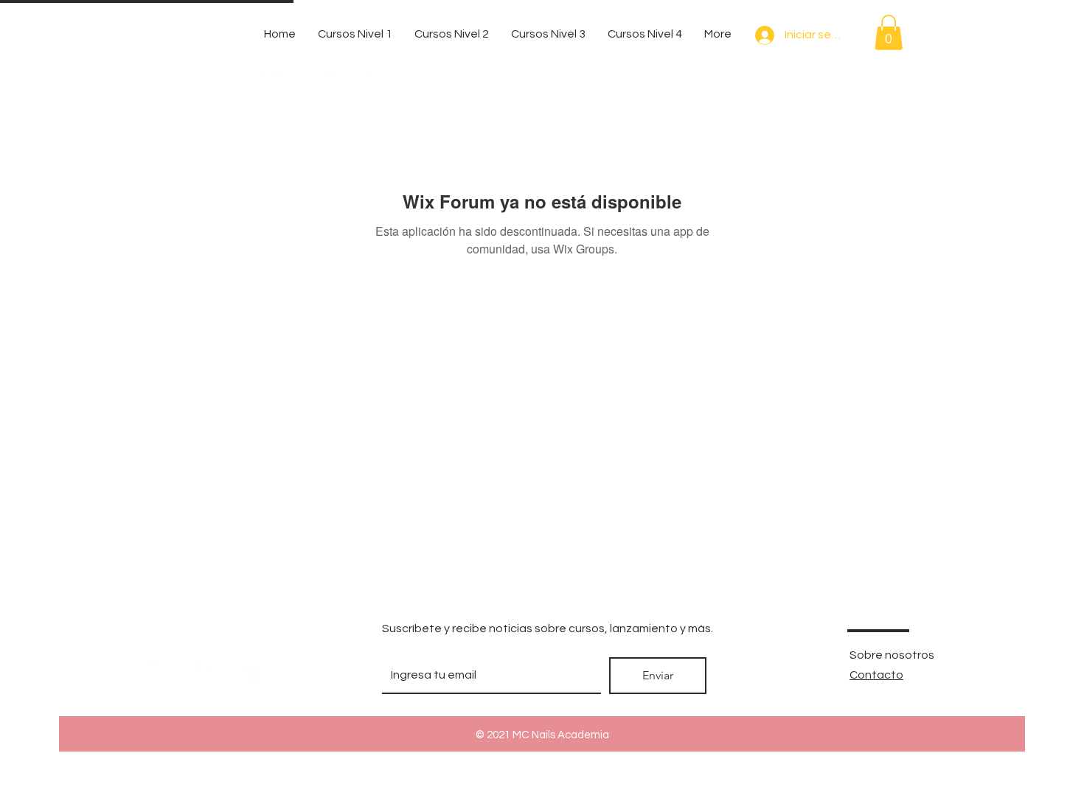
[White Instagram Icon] (255, 674)
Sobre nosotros (892, 655)
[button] (888, 32)
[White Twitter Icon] (202, 674)
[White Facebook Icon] (148, 674)
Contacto (876, 675)
